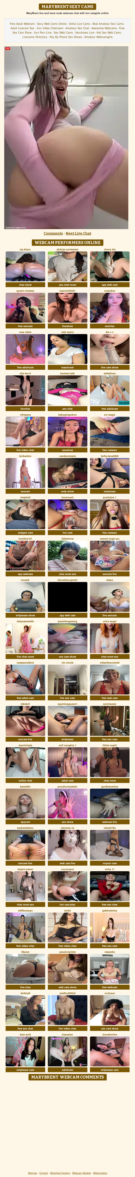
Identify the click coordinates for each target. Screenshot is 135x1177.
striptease (110, 491)
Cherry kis (110, 249)
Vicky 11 (110, 869)
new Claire (25, 332)
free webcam (109, 987)
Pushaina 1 (109, 497)
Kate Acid (25, 1034)
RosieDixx (109, 290)
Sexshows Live (84, 32)
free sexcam (25, 326)
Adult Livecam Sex (22, 28)
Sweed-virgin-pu (110, 538)
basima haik (67, 373)
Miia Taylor (67, 332)
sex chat (67, 408)
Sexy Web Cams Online (52, 23)
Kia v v (110, 332)
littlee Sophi (110, 745)
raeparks (110, 952)
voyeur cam (110, 863)
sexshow (67, 450)
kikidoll (25, 704)
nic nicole (67, 662)
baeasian (67, 1034)
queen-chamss (25, 290)
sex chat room (67, 284)
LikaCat (25, 952)
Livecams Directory (34, 37)
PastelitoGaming (67, 621)
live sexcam (110, 615)
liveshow (67, 326)
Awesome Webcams (104, 28)
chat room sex (67, 574)
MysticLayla (25, 745)
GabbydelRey (109, 910)
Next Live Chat (78, 233)
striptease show (25, 615)
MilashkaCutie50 (110, 662)
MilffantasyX (25, 910)
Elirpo (109, 580)
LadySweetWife (25, 621)
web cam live (67, 863)
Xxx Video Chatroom (50, 28)
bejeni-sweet (25, 869)
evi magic (109, 414)
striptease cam (25, 1070)
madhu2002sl (68, 993)
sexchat (109, 326)
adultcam (67, 1070)
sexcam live (110, 574)
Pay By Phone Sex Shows (66, 37)
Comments (53, 233)
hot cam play (67, 904)
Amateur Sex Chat (77, 28)
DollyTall (25, 993)
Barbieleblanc (25, 828)
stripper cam (25, 532)
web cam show (67, 987)
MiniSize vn (67, 828)
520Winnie (68, 538)
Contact (43, 1173)
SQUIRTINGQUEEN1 (68, 704)
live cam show (109, 367)
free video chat (25, 946)
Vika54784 (110, 828)
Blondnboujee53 (67, 580)
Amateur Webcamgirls (98, 37)
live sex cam (67, 698)
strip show (67, 491)
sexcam (25, 491)
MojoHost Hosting (60, 1173)
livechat (25, 408)
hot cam (67, 532)
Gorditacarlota (109, 786)
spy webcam (25, 574)
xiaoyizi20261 (67, 290)
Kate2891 (25, 786)
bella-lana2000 (109, 456)
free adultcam (25, 367)
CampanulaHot (25, 662)
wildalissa (110, 373)
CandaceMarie (67, 456)
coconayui (67, 869)
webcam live (109, 822)
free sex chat (109, 904)
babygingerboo (67, 414)
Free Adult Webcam (22, 23)
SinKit (67, 910)
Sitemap (32, 1173)
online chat (25, 780)
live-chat (25, 987)
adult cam (67, 780)
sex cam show (67, 656)
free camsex (109, 450)
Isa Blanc (25, 249)
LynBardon (25, 456)
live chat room (25, 656)
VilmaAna (25, 414)
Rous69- (25, 580)
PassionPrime (67, 952)
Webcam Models (81, 1173)
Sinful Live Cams (79, 23)
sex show (67, 822)
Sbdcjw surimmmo (67, 249)
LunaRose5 (67, 497)
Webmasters (100, 1173)
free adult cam (25, 698)
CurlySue (110, 993)
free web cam (110, 698)
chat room (110, 780)
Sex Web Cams (63, 32)
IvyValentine (109, 1034)
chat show (25, 284)
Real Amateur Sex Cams (108, 23)
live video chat (25, 450)
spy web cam (110, 284)
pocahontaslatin (67, 786)
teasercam (67, 367)
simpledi (25, 497)
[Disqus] (68, 1126)
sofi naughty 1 (67, 745)
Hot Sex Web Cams (109, 32)
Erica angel (109, 621)
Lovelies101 (25, 538)
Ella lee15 (25, 373)
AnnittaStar (109, 704)
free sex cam (109, 739)
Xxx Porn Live (43, 32)
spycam (25, 822)
